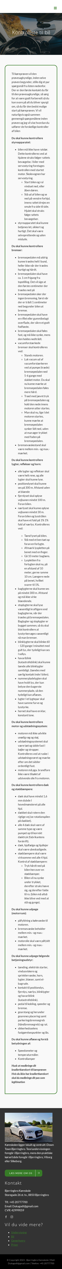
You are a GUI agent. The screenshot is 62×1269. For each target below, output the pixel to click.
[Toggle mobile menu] (55, 8)
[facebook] (6, 1217)
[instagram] (11, 1217)
